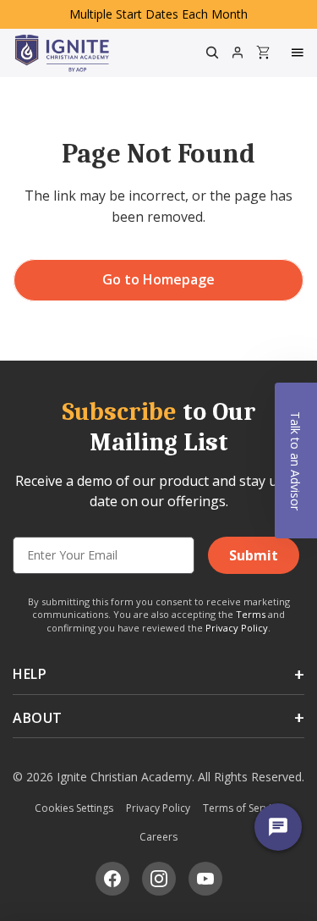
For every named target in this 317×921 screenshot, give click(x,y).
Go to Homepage (158, 279)
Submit (253, 555)
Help (29, 674)
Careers (158, 837)
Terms (250, 614)
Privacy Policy (236, 627)
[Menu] (299, 52)
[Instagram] (159, 879)
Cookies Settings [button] (74, 808)
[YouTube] (205, 879)
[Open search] (212, 52)
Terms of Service (242, 808)
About (38, 718)
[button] (296, 460)
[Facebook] (112, 879)
